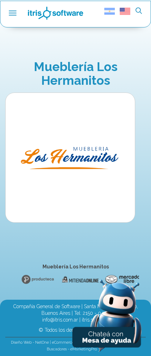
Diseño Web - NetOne (30, 342)
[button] (138, 11)
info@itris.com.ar (60, 320)
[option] (36, 279)
